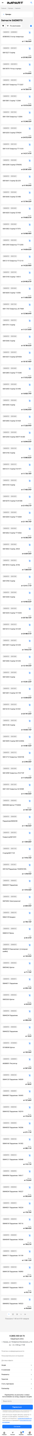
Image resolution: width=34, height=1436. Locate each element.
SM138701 (14, 64)
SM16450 (13, 384)
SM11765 (13, 304)
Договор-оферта (7, 1360)
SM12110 (13, 256)
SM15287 (13, 640)
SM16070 (13, 496)
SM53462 (13, 963)
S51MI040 (13, 1043)
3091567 (13, 864)
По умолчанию (15, 26)
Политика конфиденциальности (13, 1351)
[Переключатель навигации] (2, 2)
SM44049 (13, 1235)
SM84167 (13, 928)
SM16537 (13, 352)
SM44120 (13, 1075)
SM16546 (13, 336)
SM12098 (13, 768)
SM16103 (13, 480)
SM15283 (13, 672)
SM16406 (13, 416)
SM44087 (13, 1091)
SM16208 (13, 160)
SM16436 (13, 400)
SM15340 (13, 592)
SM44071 (13, 979)
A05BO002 (14, 32)
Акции (4, 1365)
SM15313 (13, 624)
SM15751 (13, 320)
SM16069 (13, 512)
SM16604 (13, 288)
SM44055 (13, 1123)
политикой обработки (25, 1418)
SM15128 (13, 720)
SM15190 (13, 272)
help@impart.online (17, 1339)
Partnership (5, 1388)
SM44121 (13, 1155)
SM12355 (13, 240)
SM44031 (13, 1203)
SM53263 (13, 995)
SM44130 (13, 1267)
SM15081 (13, 96)
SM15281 (13, 688)
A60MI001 (14, 1059)
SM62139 (13, 912)
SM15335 (13, 608)
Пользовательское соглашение (13, 1356)
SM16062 (13, 528)
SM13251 (13, 832)
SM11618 (13, 144)
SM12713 (13, 752)
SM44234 (13, 1011)
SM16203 (13, 128)
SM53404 (13, 800)
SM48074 (13, 944)
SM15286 (13, 656)
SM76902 (13, 896)
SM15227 (13, 48)
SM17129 (13, 848)
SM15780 (13, 576)
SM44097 (13, 1283)
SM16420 (13, 208)
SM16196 (13, 448)
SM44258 (13, 816)
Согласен (17, 1426)
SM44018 (13, 1219)
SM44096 (13, 1171)
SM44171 (13, 1251)
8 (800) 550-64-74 (17, 1336)
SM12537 (13, 80)
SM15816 (13, 560)
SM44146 (13, 1139)
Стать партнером (8, 1384)
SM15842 (13, 544)
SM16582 (13, 224)
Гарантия (5, 1379)
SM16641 (13, 176)
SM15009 (13, 736)
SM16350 (13, 432)
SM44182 (13, 1107)
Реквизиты (5, 1374)
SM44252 (13, 1027)
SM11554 (13, 112)
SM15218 (13, 704)
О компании (6, 1370)
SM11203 (13, 784)
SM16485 (13, 368)
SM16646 (13, 192)
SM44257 (13, 880)
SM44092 (13, 1299)
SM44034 (13, 1187)
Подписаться (17, 1407)
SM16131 (13, 464)
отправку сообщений (8, 1412)
